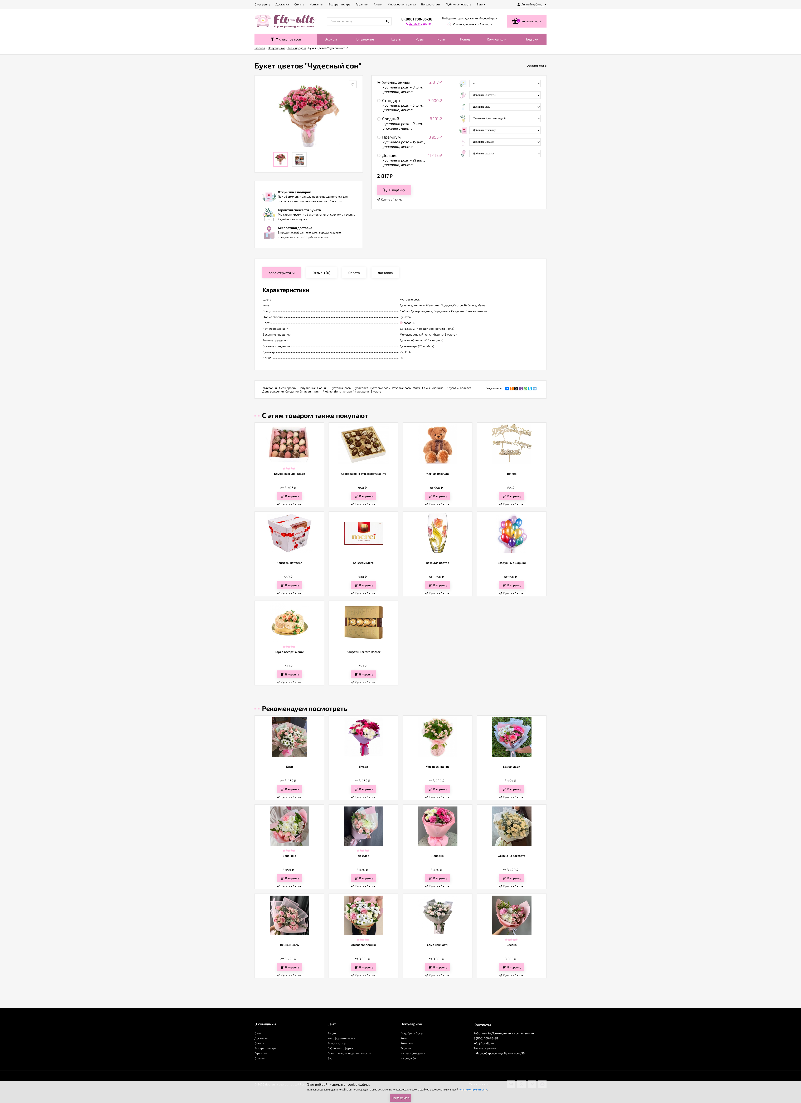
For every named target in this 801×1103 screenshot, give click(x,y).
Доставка (261, 1038)
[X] (516, 388)
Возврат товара (265, 1048)
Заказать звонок (485, 1048)
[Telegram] (535, 388)
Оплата (259, 1043)
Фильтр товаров (287, 39)
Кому (441, 39)
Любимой (438, 388)
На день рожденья (412, 1053)
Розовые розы (401, 388)
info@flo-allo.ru (484, 1043)
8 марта (376, 391)
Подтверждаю (400, 1097)
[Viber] (521, 388)
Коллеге (465, 388)
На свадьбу (408, 1058)
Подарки (531, 39)
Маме (417, 388)
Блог (330, 1058)
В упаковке (360, 388)
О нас (258, 1033)
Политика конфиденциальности (349, 1053)
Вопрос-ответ (336, 1043)
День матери (343, 391)
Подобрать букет (411, 1033)
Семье (426, 388)
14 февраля (361, 391)
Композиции (496, 39)
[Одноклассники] (512, 388)
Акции (331, 1033)
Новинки (323, 388)
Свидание (292, 391)
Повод (465, 39)
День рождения (273, 391)
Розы (420, 39)
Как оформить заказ (341, 1038)
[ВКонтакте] (507, 388)
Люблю (327, 391)
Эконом (331, 39)
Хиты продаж (288, 388)
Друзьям (452, 388)
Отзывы (259, 1058)
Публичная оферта (340, 1048)
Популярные (364, 39)
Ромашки (406, 1043)
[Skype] (530, 388)
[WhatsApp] (525, 388)
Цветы (396, 39)
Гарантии (260, 1053)
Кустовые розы (341, 388)
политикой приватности (473, 1089)
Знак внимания (310, 391)
